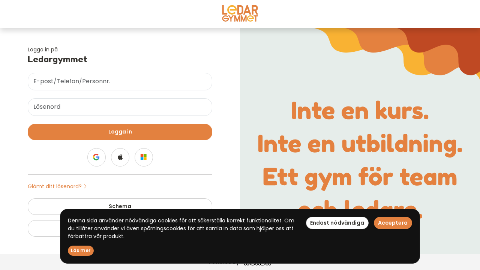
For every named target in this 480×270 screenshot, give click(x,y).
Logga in (120, 131)
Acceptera (393, 222)
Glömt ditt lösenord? (55, 186)
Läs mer (81, 250)
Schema (120, 206)
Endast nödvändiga (337, 222)
